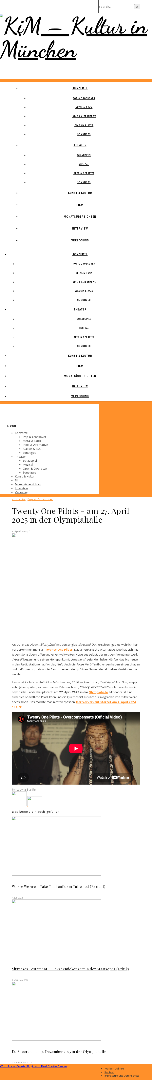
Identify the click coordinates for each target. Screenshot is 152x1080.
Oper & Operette (83, 173)
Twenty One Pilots (59, 649)
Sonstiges (83, 134)
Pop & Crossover (84, 98)
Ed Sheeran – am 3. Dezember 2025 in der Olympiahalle (59, 1051)
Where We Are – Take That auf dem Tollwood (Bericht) (58, 886)
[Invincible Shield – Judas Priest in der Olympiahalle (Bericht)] (35, 805)
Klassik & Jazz (83, 125)
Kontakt (109, 1072)
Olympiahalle (98, 692)
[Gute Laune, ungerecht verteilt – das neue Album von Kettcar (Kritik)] (20, 805)
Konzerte (80, 88)
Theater (80, 145)
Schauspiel (84, 155)
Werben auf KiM (114, 1068)
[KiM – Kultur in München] (76, 49)
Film (80, 205)
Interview (80, 228)
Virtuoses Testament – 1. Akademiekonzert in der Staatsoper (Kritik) (70, 969)
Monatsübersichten (80, 216)
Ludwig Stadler (26, 789)
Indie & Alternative (84, 116)
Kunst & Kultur (80, 193)
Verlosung (80, 240)
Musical (84, 164)
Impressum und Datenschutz (121, 1075)
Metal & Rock (84, 107)
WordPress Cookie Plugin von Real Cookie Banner (33, 1066)
